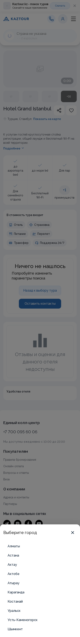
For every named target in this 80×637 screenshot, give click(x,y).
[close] (73, 532)
